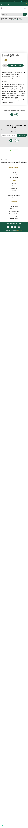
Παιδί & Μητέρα (12, 18)
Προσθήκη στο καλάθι (15, 65)
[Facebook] (16, 114)
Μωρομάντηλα (9, 19)
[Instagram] (11, 114)
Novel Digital (19, 230)
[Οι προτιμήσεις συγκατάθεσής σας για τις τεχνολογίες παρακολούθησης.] (2, 825)
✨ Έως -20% (8, 1)
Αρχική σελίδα (4, 18)
